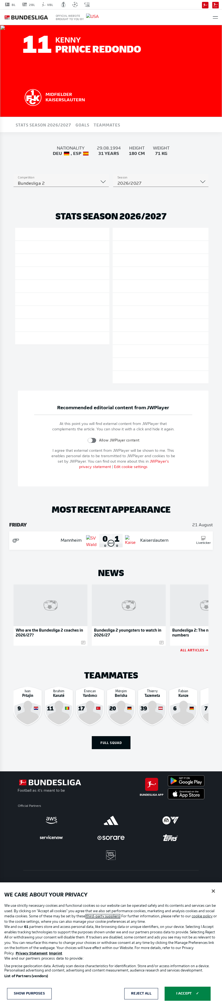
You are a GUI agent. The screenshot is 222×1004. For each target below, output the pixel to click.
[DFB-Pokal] (63, 4)
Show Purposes (29, 993)
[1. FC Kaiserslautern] (33, 97)
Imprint (55, 953)
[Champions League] (75, 4)
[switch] (92, 440)
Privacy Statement (32, 953)
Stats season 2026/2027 (43, 125)
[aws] (51, 820)
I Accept (184, 993)
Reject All (141, 993)
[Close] (213, 891)
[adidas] (111, 820)
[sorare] (111, 837)
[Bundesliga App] (205, 4)
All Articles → (194, 650)
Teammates (107, 125)
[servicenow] (51, 838)
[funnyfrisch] (111, 855)
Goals (82, 125)
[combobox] (61, 183)
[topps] (170, 837)
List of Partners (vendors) (26, 976)
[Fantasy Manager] (215, 4)
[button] (215, 17)
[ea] (170, 820)
